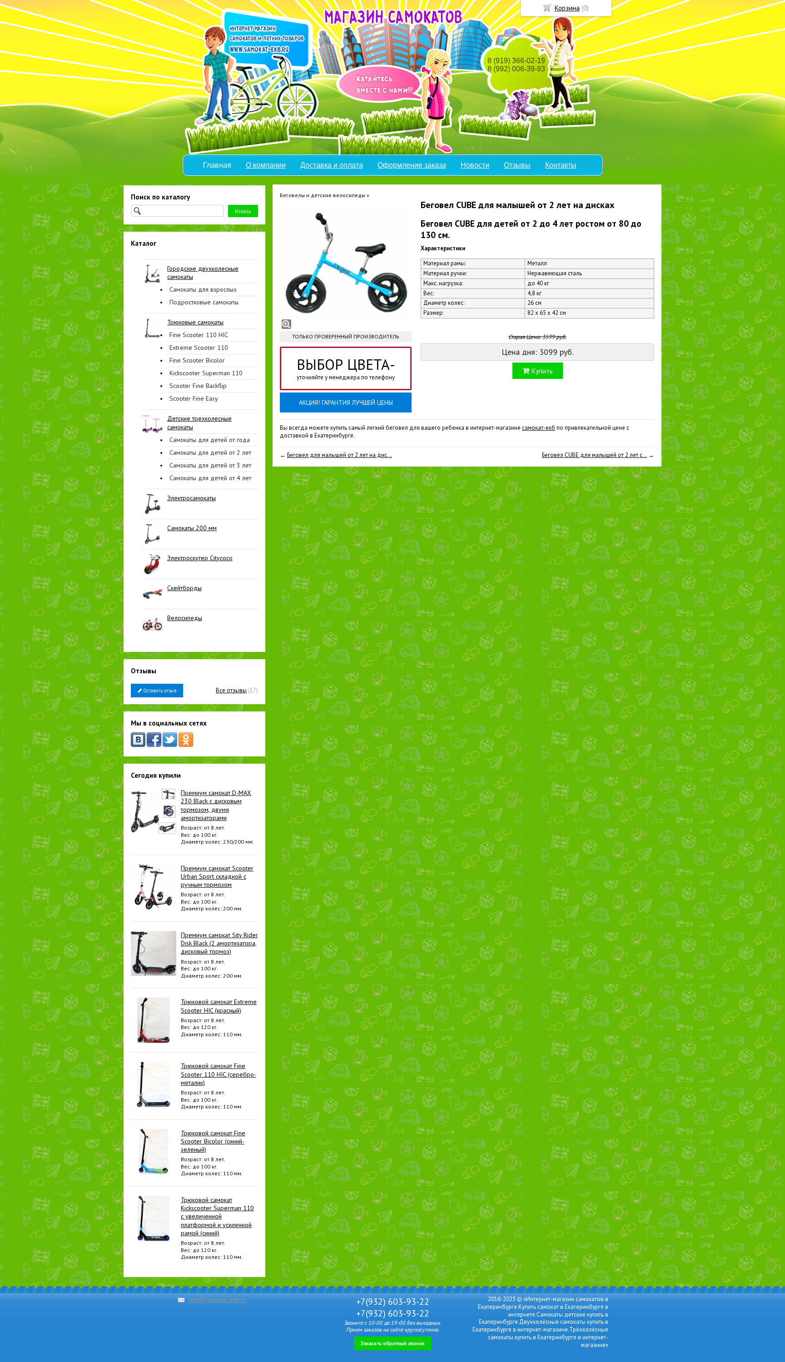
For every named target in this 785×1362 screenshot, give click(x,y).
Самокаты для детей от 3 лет (210, 465)
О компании (266, 165)
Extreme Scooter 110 (198, 347)
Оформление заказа (412, 165)
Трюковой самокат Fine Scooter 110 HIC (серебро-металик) (218, 1074)
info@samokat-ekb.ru (217, 1300)
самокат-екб (538, 428)
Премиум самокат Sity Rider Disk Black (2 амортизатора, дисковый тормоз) (219, 943)
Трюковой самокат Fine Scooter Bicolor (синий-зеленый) (213, 1141)
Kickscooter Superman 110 (206, 373)
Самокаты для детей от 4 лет (210, 478)
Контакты (560, 165)
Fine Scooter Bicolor (197, 360)
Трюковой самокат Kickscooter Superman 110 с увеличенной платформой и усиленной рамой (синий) (217, 1216)
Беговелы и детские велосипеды (322, 195)
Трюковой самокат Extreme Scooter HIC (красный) (219, 1006)
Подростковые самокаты (203, 302)
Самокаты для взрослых (203, 289)
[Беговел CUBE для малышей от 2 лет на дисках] (346, 265)
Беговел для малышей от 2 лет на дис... (339, 455)
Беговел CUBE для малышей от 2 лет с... (594, 455)
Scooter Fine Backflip (198, 386)
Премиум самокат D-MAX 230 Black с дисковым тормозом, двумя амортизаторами (216, 805)
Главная (217, 165)
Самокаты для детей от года (209, 440)
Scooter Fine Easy (193, 398)
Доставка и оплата (331, 165)
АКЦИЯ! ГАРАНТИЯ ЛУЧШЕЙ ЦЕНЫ (346, 402)
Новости (475, 165)
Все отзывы (231, 690)
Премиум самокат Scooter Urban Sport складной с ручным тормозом (217, 876)
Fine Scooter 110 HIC (198, 335)
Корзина (567, 8)
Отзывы (517, 165)
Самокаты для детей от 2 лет (210, 452)
